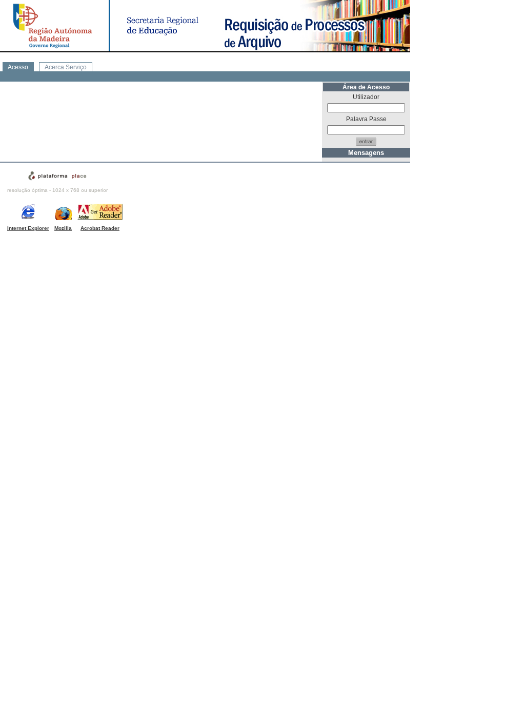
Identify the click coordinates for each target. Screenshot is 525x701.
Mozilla (63, 228)
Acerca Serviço (66, 67)
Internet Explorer (28, 228)
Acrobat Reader (99, 228)
